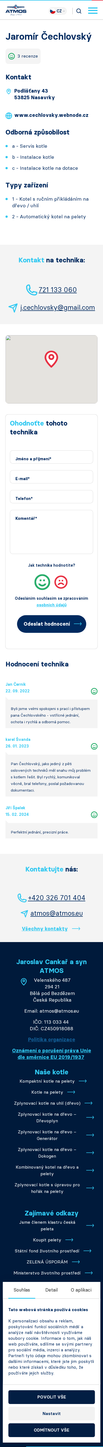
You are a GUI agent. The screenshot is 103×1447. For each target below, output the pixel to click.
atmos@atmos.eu (56, 913)
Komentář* (26, 518)
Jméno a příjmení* (33, 459)
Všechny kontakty (45, 929)
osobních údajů (52, 605)
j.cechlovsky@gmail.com (57, 307)
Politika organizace (51, 1040)
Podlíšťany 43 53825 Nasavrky (34, 94)
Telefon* (24, 498)
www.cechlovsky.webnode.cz (51, 115)
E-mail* (22, 479)
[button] (51, 359)
